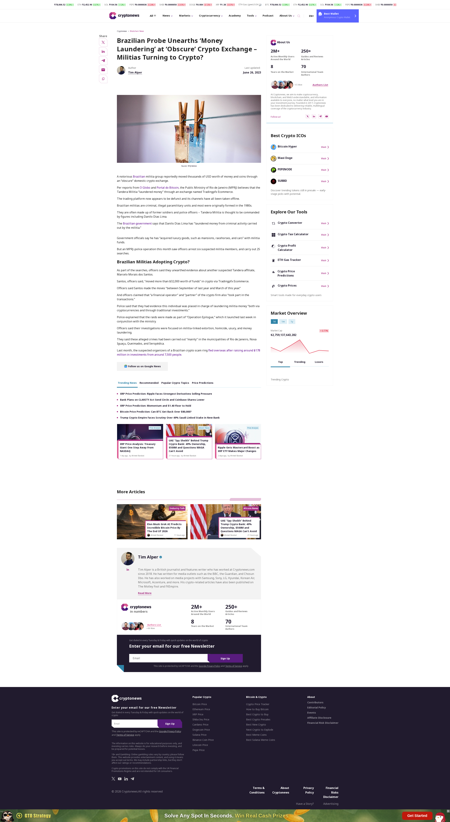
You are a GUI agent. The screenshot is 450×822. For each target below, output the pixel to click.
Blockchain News (137, 31)
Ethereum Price (201, 709)
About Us (285, 15)
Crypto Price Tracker (257, 704)
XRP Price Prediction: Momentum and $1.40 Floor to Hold (155, 405)
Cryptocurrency (209, 15)
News (166, 15)
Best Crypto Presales (258, 719)
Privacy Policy (308, 790)
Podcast (268, 15)
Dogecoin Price (201, 729)
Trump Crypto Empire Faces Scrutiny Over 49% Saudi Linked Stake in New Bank (170, 417)
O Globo (145, 188)
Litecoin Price (200, 745)
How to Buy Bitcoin (257, 709)
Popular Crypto (201, 697)
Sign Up (225, 658)
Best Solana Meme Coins (260, 739)
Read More (145, 593)
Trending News (127, 382)
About (311, 697)
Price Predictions (202, 382)
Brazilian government (137, 223)
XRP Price (197, 714)
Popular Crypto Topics (175, 382)
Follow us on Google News (144, 366)
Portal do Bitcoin (168, 188)
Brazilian (139, 176)
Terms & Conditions (257, 790)
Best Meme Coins (256, 734)
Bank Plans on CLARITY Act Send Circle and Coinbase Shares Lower (162, 399)
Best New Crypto (256, 724)
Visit (323, 147)
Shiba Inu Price (200, 719)
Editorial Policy (316, 707)
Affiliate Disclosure (319, 717)
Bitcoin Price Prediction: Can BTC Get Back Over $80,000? (156, 411)
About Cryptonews (280, 790)
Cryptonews (122, 31)
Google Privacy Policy (209, 665)
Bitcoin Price (199, 704)
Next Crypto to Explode (259, 729)
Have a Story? (305, 804)
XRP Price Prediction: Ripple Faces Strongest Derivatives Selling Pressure (166, 393)
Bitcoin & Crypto (256, 697)
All (151, 15)
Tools (250, 15)
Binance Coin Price (203, 739)
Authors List (320, 84)
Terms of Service (233, 665)
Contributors (315, 702)
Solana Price (199, 734)
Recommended (149, 382)
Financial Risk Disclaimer (322, 722)
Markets (184, 15)
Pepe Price (198, 750)
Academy (235, 15)
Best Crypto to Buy (257, 714)
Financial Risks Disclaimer (330, 792)
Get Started (417, 816)
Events (311, 712)
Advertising (330, 804)
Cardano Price (200, 724)
